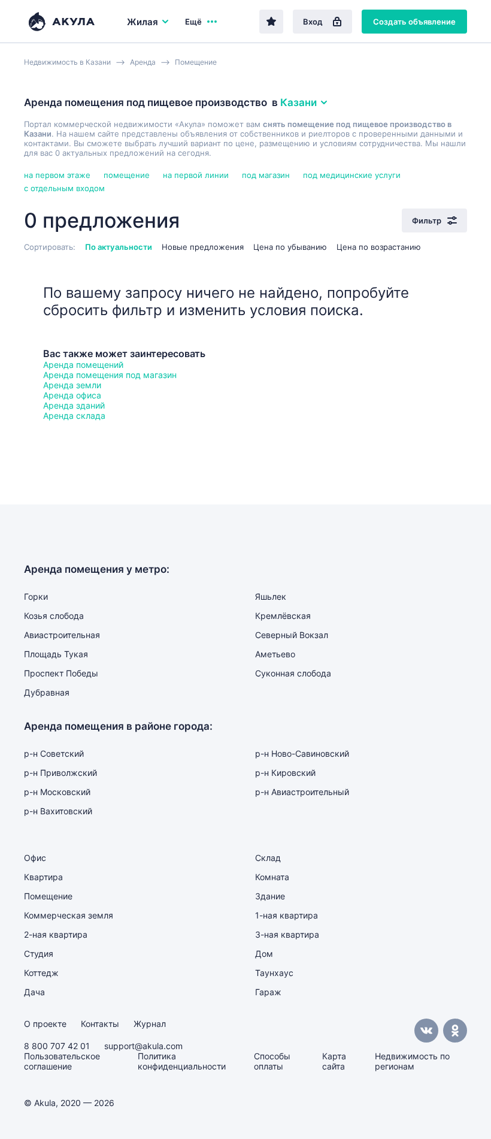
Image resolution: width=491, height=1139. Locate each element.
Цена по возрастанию (379, 247)
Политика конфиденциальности (182, 1061)
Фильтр (426, 220)
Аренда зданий (74, 405)
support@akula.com (143, 1046)
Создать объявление (414, 21)
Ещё (193, 21)
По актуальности (118, 247)
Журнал (150, 1024)
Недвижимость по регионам (412, 1061)
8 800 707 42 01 (57, 1046)
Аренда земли (72, 385)
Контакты (100, 1024)
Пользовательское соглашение (62, 1061)
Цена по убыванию (290, 247)
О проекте (45, 1024)
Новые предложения (203, 247)
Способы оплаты (272, 1061)
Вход (313, 21)
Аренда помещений (83, 364)
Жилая (142, 22)
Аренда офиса (72, 395)
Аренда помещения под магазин (110, 375)
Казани (298, 102)
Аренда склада (74, 415)
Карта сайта (334, 1061)
